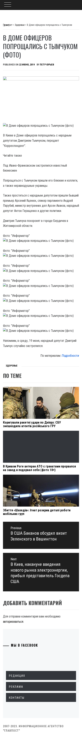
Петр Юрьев (47, 64)
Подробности (70, 356)
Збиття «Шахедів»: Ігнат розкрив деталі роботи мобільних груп (36, 512)
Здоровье (12, 365)
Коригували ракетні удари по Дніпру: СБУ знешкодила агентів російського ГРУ (32, 424)
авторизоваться (13, 621)
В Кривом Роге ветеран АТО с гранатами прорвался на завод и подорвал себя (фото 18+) (39, 468)
